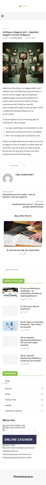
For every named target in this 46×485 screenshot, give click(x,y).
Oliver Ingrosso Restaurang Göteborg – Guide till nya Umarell (31, 358)
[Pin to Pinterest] (34, 166)
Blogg (5, 28)
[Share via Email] (37, 166)
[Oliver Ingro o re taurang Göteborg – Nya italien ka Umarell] (10, 326)
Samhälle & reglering (24, 411)
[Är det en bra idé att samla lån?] (23, 234)
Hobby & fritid (24, 400)
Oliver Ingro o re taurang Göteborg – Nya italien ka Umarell (31, 324)
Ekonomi (24, 389)
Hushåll (24, 405)
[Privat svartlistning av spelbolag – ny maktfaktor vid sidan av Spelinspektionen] (10, 292)
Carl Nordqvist (16, 38)
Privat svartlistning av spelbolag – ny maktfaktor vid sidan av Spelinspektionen (31, 292)
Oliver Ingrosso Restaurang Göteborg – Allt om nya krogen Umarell (31, 341)
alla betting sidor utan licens (16, 454)
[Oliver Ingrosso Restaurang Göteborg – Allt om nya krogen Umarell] (10, 341)
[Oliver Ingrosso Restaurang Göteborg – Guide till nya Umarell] (10, 359)
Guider (24, 394)
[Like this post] (26, 166)
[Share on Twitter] (32, 166)
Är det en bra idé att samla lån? (23, 250)
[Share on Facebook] (29, 166)
